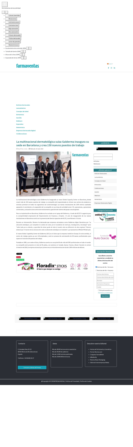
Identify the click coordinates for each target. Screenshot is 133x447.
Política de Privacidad (72, 381)
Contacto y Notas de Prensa (32, 367)
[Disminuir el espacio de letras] (22, 57)
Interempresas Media (102, 362)
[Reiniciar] (3, 12)
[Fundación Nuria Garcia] (105, 237)
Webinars (19, 121)
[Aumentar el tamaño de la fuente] (24, 51)
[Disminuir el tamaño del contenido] (27, 48)
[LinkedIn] (114, 68)
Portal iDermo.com (96, 352)
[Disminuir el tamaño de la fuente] (22, 51)
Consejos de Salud (22, 111)
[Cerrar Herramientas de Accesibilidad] (6, 12)
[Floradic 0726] (53, 266)
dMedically (93, 357)
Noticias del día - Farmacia (105, 267)
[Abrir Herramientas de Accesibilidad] (5, 4)
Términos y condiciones (105, 293)
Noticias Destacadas (23, 105)
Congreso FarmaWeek (97, 354)
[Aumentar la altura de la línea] (23, 54)
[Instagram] (111, 68)
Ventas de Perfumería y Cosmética (100, 349)
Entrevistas (20, 114)
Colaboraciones (21, 134)
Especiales (19, 124)
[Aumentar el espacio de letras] (25, 57)
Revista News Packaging (97, 360)
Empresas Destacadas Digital (26, 130)
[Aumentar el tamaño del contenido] (30, 48)
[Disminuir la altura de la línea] (21, 54)
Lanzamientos (21, 108)
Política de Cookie (85, 381)
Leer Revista (107, 172)
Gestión (19, 118)
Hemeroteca (20, 127)
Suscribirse (105, 296)
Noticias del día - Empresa (105, 270)
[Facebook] (108, 68)
